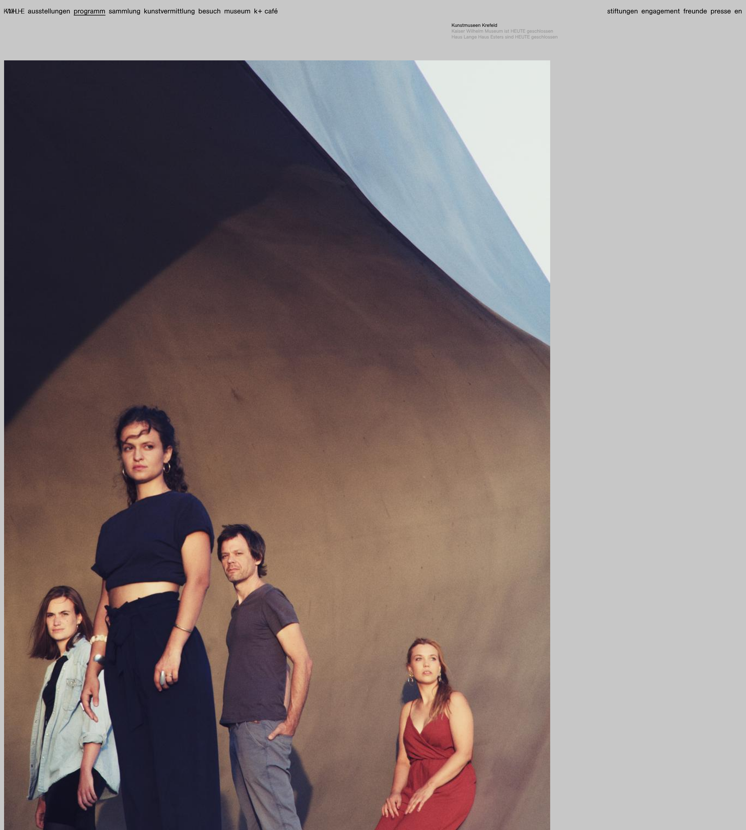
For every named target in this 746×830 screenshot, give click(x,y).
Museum (237, 11)
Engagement (660, 11)
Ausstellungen (49, 11)
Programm (89, 11)
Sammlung (124, 11)
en (738, 11)
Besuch (209, 11)
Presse (720, 11)
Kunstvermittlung (169, 11)
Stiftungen (622, 11)
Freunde (695, 11)
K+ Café (266, 11)
